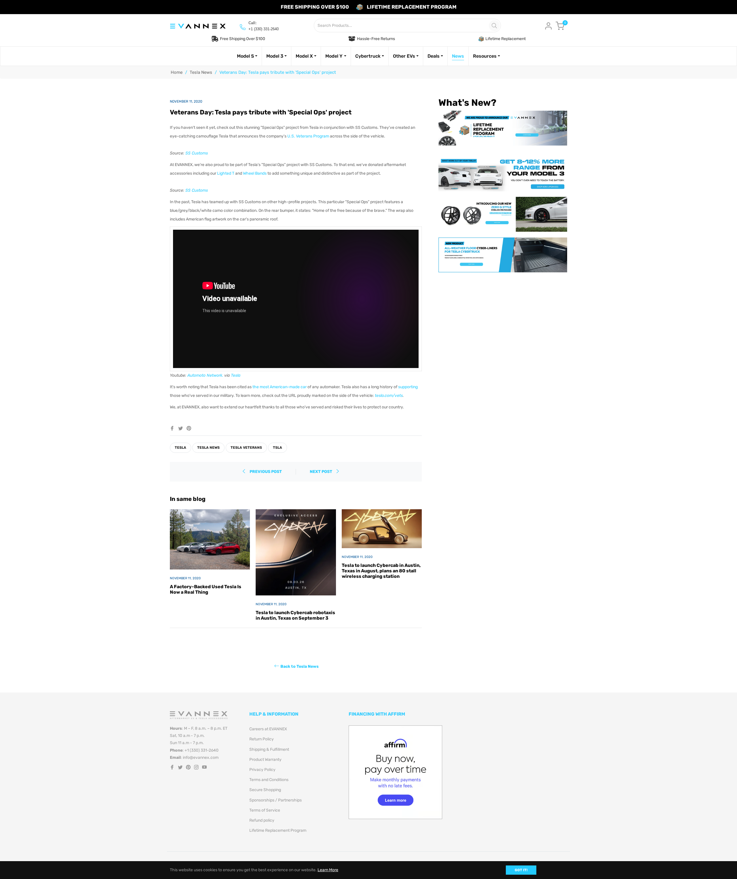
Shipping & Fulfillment (269, 749)
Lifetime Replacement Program (277, 830)
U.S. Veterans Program (308, 136)
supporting (408, 386)
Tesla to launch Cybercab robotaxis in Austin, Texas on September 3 (295, 615)
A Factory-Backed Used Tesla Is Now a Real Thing (205, 589)
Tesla (235, 375)
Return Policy (261, 739)
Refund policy (261, 820)
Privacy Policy (262, 769)
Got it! (521, 870)
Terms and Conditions (268, 779)
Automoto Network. (205, 375)
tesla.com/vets (389, 395)
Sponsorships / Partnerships (275, 800)
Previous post (266, 471)
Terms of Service (264, 810)
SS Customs (196, 153)
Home (177, 72)
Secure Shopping (265, 789)
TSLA (277, 448)
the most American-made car (279, 386)
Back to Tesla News (299, 666)
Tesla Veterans (246, 448)
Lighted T (225, 173)
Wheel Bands (255, 173)
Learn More (328, 869)
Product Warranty (265, 759)
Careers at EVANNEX (268, 729)
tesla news (208, 448)
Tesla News (201, 72)
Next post (321, 471)
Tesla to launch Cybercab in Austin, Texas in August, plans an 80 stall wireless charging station (381, 571)
